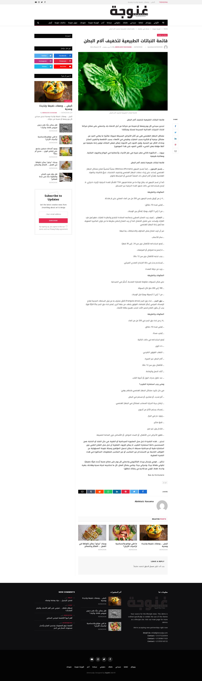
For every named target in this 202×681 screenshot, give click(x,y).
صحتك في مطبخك (162, 35)
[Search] (38, 22)
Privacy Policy (54, 229)
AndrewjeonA (67, 623)
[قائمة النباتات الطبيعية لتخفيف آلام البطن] (123, 81)
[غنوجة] (129, 12)
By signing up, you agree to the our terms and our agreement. (53, 228)
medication (68, 615)
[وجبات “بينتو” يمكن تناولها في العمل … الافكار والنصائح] (92, 533)
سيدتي (133, 22)
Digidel (107, 672)
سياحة (109, 22)
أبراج (50, 22)
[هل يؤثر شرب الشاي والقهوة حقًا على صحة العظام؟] (65, 177)
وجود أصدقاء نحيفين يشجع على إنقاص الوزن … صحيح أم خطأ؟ (46, 151)
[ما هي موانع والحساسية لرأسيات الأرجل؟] (123, 533)
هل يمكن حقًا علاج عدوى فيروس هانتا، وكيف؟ (138, 2)
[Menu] (163, 22)
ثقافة (141, 22)
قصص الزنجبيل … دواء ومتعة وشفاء (58, 600)
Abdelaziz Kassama (123, 47)
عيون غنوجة (72, 22)
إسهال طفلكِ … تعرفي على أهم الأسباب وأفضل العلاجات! (54, 609)
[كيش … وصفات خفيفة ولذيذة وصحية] (154, 533)
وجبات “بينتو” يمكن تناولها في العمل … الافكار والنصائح (92, 545)
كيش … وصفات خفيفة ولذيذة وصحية (154, 545)
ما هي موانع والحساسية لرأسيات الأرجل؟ (126, 545)
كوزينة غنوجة (93, 22)
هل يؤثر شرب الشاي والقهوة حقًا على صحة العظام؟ (48, 176)
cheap (70, 605)
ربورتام (148, 22)
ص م (164, 482)
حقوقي (117, 22)
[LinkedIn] (175, 138)
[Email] (175, 151)
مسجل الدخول (149, 566)
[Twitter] (175, 132)
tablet (70, 598)
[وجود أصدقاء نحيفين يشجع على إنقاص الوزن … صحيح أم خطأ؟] (65, 151)
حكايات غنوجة (60, 22)
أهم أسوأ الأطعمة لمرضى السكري (59, 618)
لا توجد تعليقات (106, 47)
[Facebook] (175, 126)
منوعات (83, 22)
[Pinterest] (175, 144)
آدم (102, 22)
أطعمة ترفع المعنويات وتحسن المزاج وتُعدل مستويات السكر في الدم (56, 626)
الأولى (156, 22)
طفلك (125, 22)
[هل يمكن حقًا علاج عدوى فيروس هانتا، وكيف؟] (65, 128)
